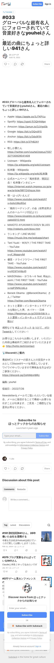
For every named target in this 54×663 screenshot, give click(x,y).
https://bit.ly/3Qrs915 (29, 131)
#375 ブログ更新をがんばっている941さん (19, 559)
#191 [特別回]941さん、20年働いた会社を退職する (19, 535)
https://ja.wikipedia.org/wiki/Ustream (28, 164)
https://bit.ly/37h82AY (26, 141)
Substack (12, 657)
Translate (8, 12)
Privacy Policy (36, 638)
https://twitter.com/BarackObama (26, 300)
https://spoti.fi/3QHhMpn (31, 121)
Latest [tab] (13, 525)
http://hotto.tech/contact (20, 346)
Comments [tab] (9, 489)
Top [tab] (5, 525)
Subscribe (37, 4)
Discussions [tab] (24, 525)
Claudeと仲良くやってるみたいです (19, 564)
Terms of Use (41, 442)
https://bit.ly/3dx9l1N (29, 136)
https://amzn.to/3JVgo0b (33, 126)
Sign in (48, 4)
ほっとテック (14, 55)
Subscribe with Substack (29, 625)
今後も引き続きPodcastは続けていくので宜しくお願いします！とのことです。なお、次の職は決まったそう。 (19, 542)
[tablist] (14, 489)
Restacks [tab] (21, 489)
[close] (45, 584)
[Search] (49, 525)
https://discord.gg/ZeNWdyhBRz (21, 375)
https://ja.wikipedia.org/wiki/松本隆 (27, 173)
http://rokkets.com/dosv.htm (23, 228)
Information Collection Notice (32, 445)
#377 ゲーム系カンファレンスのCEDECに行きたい (19, 580)
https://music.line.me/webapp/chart (28, 237)
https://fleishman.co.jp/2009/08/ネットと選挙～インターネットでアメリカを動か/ (29, 317)
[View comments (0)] (15, 64)
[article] (27, 541)
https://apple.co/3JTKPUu (31, 116)
